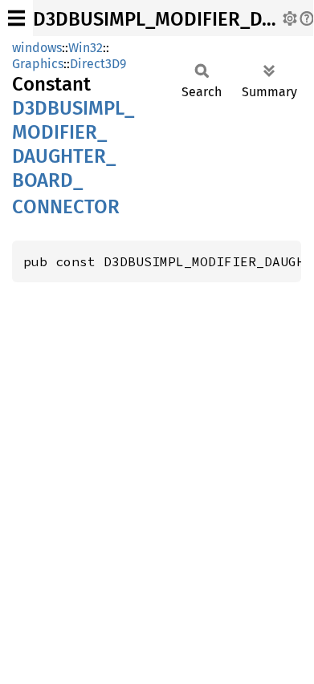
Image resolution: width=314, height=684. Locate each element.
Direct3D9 (98, 63)
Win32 (85, 47)
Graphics (37, 63)
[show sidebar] (16, 18)
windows (37, 47)
